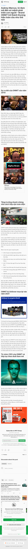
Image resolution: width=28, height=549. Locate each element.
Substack (8, 546)
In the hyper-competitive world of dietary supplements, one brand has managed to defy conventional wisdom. (10, 489)
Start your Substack (10, 543)
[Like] (2, 27)
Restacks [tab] (10, 463)
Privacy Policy (14, 530)
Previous (5, 454)
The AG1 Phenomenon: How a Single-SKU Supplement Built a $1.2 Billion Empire (10, 485)
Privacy (13, 539)
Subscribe (20, 1)
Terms (17, 539)
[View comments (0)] (5, 27)
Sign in (25, 1)
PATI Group (6, 22)
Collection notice (23, 539)
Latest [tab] (6, 480)
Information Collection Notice (16, 529)
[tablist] (6, 463)
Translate (3, 5)
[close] (24, 503)
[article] (14, 488)
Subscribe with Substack (15, 524)
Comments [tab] (4, 463)
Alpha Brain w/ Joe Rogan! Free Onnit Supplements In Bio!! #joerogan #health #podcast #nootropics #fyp (13, 188)
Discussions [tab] (11, 480)
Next (24, 454)
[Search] (25, 480)
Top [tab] (2, 480)
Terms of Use (20, 527)
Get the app (20, 543)
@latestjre (6, 185)
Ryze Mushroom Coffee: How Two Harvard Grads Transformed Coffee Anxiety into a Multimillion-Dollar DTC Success (10, 498)
